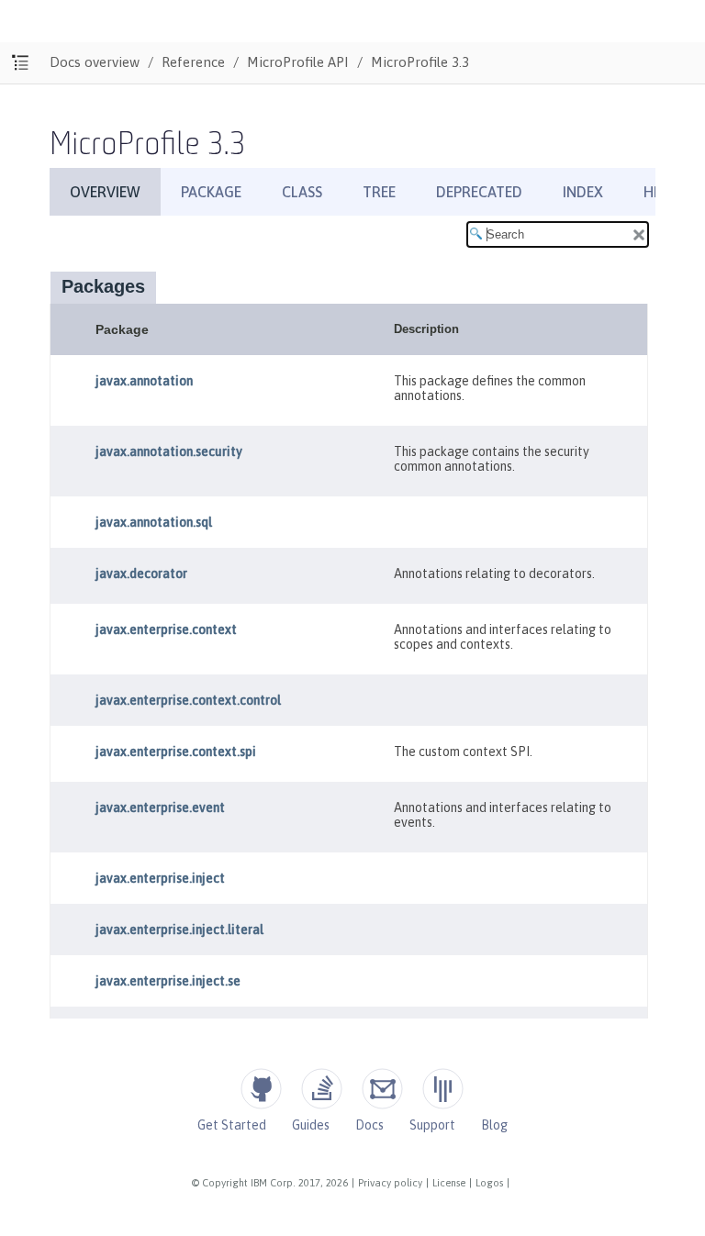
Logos (489, 1182)
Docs (369, 1125)
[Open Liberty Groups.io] (382, 1088)
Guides (311, 1125)
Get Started (231, 1125)
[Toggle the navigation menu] (20, 63)
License (448, 1182)
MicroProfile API (298, 62)
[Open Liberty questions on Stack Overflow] (321, 1088)
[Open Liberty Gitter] (443, 1088)
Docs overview (95, 62)
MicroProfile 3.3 (420, 62)
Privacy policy (390, 1182)
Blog (494, 1125)
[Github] (261, 1088)
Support (432, 1125)
